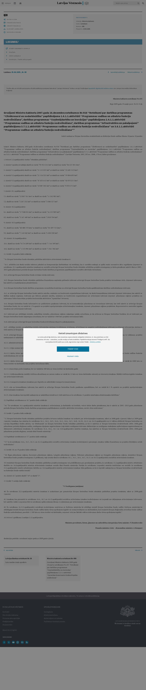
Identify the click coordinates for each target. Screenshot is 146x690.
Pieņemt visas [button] (73, 349)
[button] (73, 356)
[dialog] (73, 345)
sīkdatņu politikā (95, 342)
